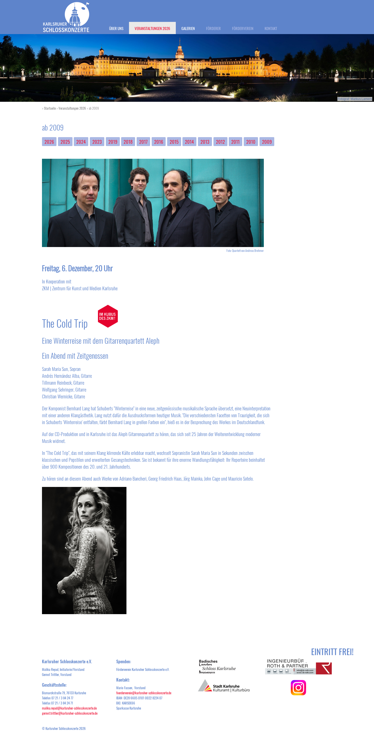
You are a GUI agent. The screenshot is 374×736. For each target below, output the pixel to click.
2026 (49, 141)
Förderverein (242, 28)
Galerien (188, 28)
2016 (158, 141)
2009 (267, 141)
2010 (250, 141)
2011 (235, 141)
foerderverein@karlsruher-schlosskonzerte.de (143, 692)
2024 (81, 141)
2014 (189, 141)
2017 (143, 141)
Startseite (50, 108)
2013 (204, 141)
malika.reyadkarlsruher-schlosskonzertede (69, 708)
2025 (65, 141)
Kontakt (271, 28)
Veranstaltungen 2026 (152, 28)
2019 (112, 141)
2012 (220, 141)
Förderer (213, 28)
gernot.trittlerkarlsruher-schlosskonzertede (69, 713)
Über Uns (116, 28)
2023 (97, 141)
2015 (174, 141)
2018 (128, 141)
